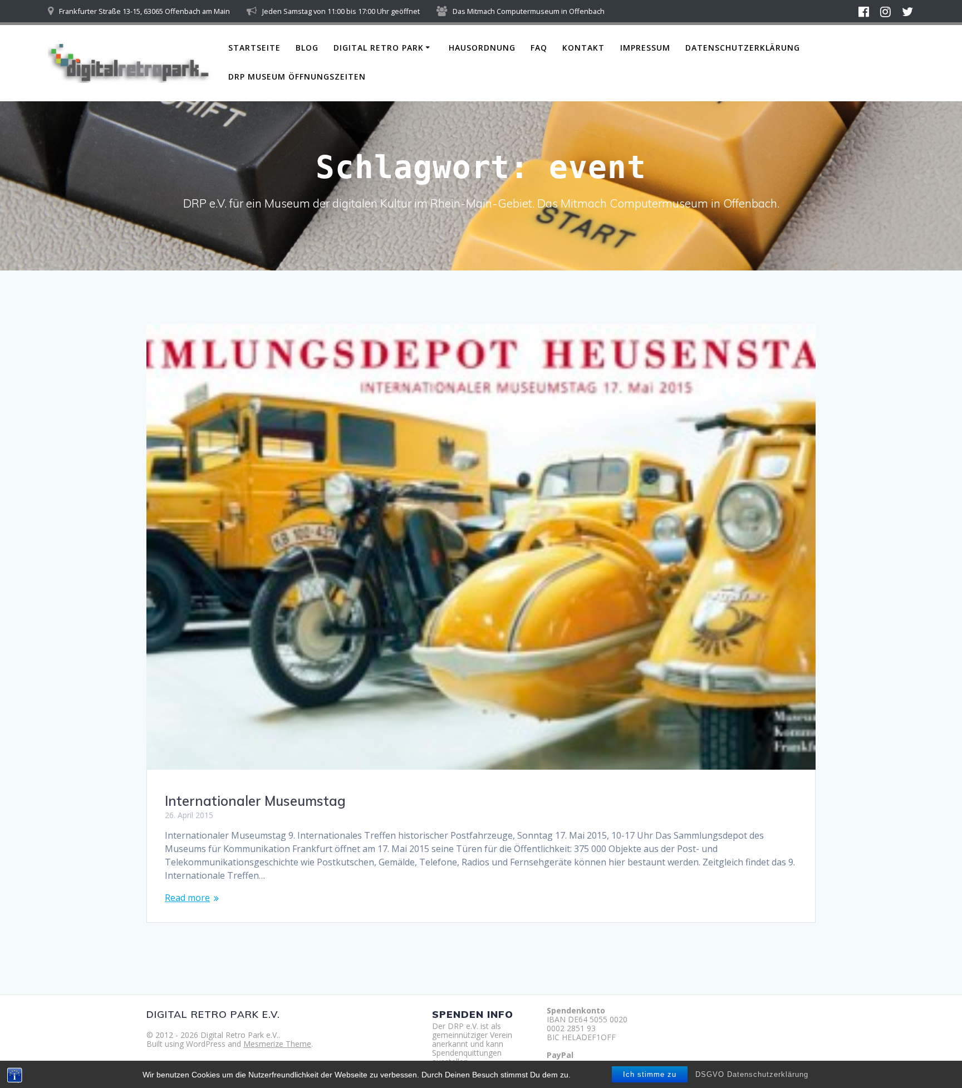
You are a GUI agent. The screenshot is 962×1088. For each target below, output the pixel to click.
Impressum (645, 47)
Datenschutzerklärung (742, 47)
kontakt (583, 47)
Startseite (254, 47)
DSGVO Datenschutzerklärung (751, 1074)
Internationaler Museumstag (255, 800)
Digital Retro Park (378, 47)
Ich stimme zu (649, 1074)
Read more (187, 898)
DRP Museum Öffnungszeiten (297, 76)
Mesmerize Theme (277, 1043)
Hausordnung (482, 47)
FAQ (539, 47)
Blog (307, 47)
